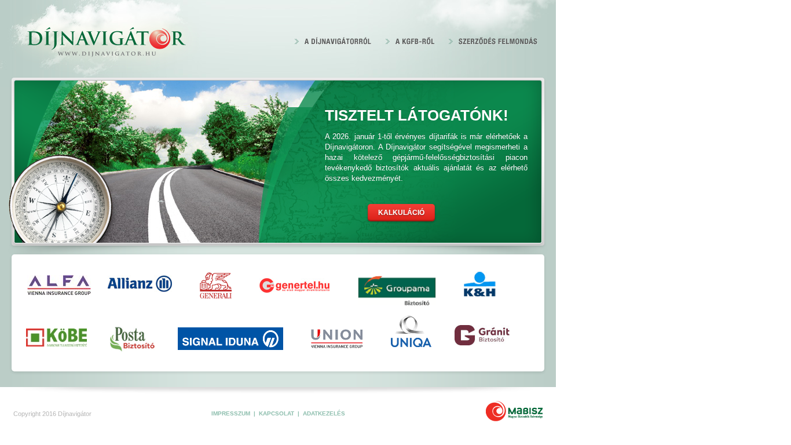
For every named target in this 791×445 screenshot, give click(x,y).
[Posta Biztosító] (132, 339)
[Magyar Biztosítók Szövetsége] (514, 411)
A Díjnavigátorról (333, 41)
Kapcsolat (277, 413)
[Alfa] (53, 284)
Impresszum (231, 413)
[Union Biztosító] (336, 336)
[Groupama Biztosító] (397, 286)
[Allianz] (140, 283)
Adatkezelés (324, 413)
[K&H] (479, 284)
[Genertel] (295, 285)
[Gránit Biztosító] (482, 337)
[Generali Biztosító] (215, 285)
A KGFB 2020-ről (410, 41)
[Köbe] (56, 338)
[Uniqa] (411, 335)
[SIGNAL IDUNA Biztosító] (230, 339)
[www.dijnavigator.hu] (106, 42)
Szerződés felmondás (493, 41)
